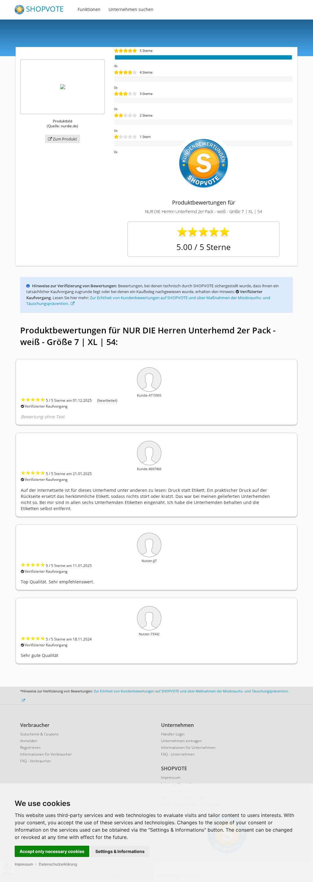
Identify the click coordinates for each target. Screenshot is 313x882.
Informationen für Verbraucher (46, 754)
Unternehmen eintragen (181, 740)
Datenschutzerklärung (58, 864)
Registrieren (30, 747)
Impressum (24, 864)
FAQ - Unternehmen (178, 754)
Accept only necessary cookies (52, 851)
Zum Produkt (64, 139)
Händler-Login (173, 734)
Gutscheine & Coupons (39, 734)
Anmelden (28, 740)
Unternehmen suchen (131, 9)
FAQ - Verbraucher (35, 761)
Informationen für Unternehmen (188, 747)
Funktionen (89, 9)
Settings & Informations (120, 851)
